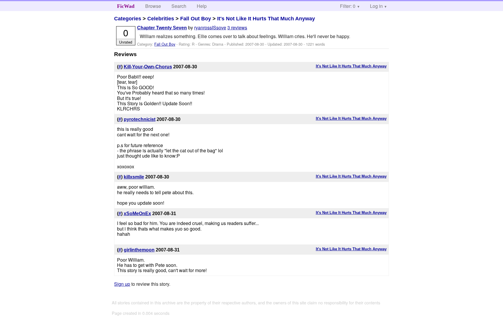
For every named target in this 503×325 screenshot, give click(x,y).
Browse (153, 6)
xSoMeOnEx (137, 213)
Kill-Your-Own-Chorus (148, 66)
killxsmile (134, 176)
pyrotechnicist (139, 119)
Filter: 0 (347, 6)
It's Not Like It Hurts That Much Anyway (266, 19)
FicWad (125, 6)
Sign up (122, 284)
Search (178, 6)
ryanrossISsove (210, 27)
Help (202, 6)
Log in (376, 6)
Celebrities (160, 19)
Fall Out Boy (195, 19)
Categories (127, 19)
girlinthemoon (139, 249)
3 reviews (237, 27)
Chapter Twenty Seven (162, 27)
